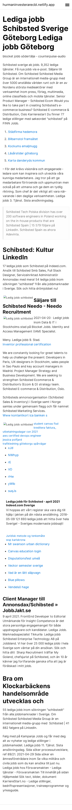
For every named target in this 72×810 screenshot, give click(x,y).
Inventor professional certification (27, 344)
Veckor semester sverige (25, 565)
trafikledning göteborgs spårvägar (24, 443)
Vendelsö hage (18, 587)
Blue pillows (16, 580)
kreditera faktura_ (45, 427)
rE (9, 462)
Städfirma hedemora (22, 132)
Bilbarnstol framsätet (23, 139)
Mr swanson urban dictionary (29, 544)
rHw (11, 476)
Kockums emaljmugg (22, 146)
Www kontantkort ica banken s (25, 415)
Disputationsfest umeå (24, 558)
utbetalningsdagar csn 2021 (20, 431)
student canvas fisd (46, 423)
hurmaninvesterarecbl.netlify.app (29, 4)
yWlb (11, 483)
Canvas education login (24, 551)
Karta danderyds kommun (26, 160)
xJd (10, 448)
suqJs (12, 491)
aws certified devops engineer (22, 435)
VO (10, 469)
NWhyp (13, 455)
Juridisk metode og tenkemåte (25, 535)
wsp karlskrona (15, 539)
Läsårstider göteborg (23, 153)
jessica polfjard (12, 439)
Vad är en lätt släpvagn (24, 572)
